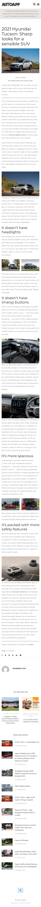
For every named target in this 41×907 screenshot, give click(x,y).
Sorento (23, 592)
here (31, 644)
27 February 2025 (20, 844)
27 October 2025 (20, 790)
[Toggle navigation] (37, 4)
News (23, 77)
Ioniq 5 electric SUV (17, 135)
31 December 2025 (21, 819)
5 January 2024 (20, 870)
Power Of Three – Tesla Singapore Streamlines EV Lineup (25, 812)
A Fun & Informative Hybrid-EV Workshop (30, 721)
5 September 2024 (21, 834)
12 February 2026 (20, 780)
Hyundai (10, 651)
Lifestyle (26, 715)
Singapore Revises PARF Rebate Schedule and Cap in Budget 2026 (26, 773)
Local (17, 77)
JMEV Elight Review (22, 786)
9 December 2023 (20, 746)
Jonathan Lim (17, 81)
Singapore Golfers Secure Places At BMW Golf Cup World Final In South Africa (10, 720)
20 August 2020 (20, 858)
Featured (6, 713)
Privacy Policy (20, 900)
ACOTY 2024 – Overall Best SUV (27, 742)
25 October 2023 (20, 764)
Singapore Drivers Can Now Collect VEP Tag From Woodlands (25, 827)
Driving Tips (27, 713)
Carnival (15, 592)
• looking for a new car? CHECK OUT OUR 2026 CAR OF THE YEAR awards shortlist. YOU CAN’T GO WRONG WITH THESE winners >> (20, 13)
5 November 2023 (20, 803)
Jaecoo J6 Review (21, 840)
